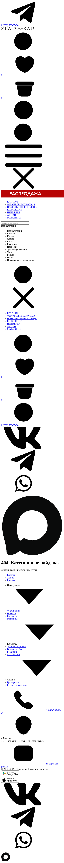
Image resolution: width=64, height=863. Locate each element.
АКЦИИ (11, 215)
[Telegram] (23, 22)
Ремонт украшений (17, 685)
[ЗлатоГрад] (17, 29)
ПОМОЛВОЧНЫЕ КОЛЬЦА (22, 207)
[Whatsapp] (23, 493)
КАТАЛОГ (12, 201)
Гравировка (13, 682)
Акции (10, 577)
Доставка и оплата (16, 646)
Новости (11, 613)
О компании (13, 610)
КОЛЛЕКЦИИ (14, 209)
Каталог (11, 575)
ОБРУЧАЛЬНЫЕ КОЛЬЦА (21, 204)
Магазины (12, 618)
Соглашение (13, 654)
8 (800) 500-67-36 (9, 25)
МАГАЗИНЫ (14, 217)
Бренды (11, 580)
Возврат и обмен (15, 649)
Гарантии (12, 652)
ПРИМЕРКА (13, 212)
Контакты (12, 616)
